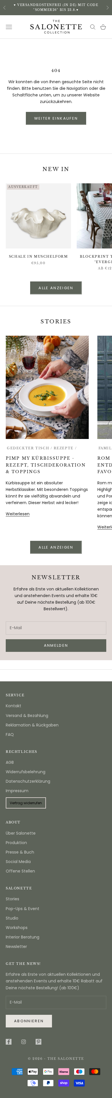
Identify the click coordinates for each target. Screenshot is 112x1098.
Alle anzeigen (55, 288)
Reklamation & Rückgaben (32, 725)
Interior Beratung (22, 937)
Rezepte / (65, 448)
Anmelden (56, 1077)
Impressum (17, 791)
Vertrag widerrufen (26, 802)
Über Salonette (21, 833)
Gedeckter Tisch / (30, 448)
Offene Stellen (20, 871)
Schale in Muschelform (38, 257)
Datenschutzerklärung (28, 781)
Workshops (17, 927)
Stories (12, 899)
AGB (10, 762)
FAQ (10, 734)
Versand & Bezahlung (27, 715)
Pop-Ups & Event (22, 909)
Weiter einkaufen (56, 118)
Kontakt (13, 706)
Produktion (16, 843)
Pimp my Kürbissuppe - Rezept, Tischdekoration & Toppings (46, 465)
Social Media (18, 861)
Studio (12, 918)
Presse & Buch (20, 852)
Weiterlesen (18, 514)
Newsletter (16, 946)
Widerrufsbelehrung (25, 772)
